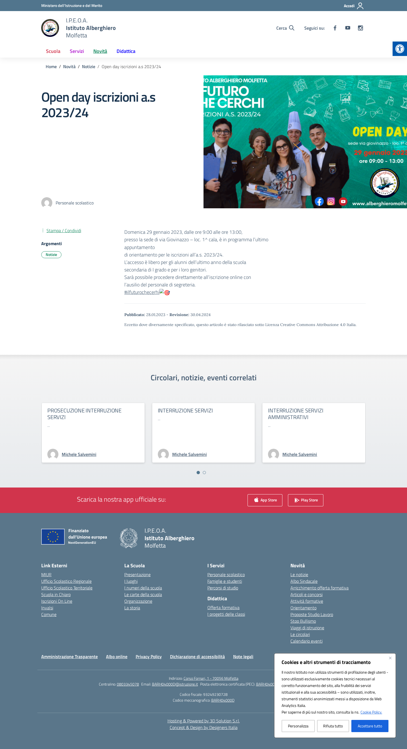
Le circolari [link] (300, 634)
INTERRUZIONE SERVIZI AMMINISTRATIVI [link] (295, 413)
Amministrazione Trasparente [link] (69, 656)
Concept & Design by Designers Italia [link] (204, 727)
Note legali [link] (243, 656)
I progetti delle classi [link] (226, 614)
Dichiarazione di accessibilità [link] (197, 656)
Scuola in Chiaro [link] (56, 594)
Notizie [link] (51, 254)
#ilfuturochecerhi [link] (141, 292)
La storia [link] (132, 607)
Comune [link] (48, 614)
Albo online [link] (116, 656)
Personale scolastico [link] (226, 574)
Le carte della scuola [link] (143, 594)
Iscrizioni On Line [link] (56, 601)
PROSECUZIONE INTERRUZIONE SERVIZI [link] (84, 413)
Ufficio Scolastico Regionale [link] (66, 581)
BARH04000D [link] (223, 700)
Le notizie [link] (299, 574)
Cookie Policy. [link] (371, 712)
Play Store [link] (309, 500)
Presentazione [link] (137, 574)
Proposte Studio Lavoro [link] (311, 614)
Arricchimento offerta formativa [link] (319, 587)
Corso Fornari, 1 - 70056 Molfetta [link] (211, 678)
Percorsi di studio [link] (222, 587)
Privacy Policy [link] (149, 656)
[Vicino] (390, 658)
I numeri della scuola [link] (143, 587)
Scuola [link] (53, 51)
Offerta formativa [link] (223, 607)
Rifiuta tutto (333, 726)
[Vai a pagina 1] (198, 472)
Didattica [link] (126, 51)
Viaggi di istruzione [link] (307, 627)
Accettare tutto (370, 726)
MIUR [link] (46, 574)
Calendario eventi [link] (306, 641)
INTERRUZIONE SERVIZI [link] (185, 410)
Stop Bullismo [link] (303, 621)
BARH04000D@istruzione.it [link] (175, 684)
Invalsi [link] (47, 607)
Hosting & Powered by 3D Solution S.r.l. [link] (204, 720)
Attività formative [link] (306, 601)
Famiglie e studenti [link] (224, 581)
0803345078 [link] (128, 684)
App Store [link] (268, 500)
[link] (400, 49)
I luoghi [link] (131, 581)
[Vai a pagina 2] (204, 472)
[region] (335, 695)
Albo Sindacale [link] (304, 581)
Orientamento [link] (303, 607)
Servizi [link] (77, 51)
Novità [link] (100, 51)
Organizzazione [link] (138, 601)
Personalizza (298, 726)
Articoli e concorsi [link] (306, 594)
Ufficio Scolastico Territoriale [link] (66, 587)
